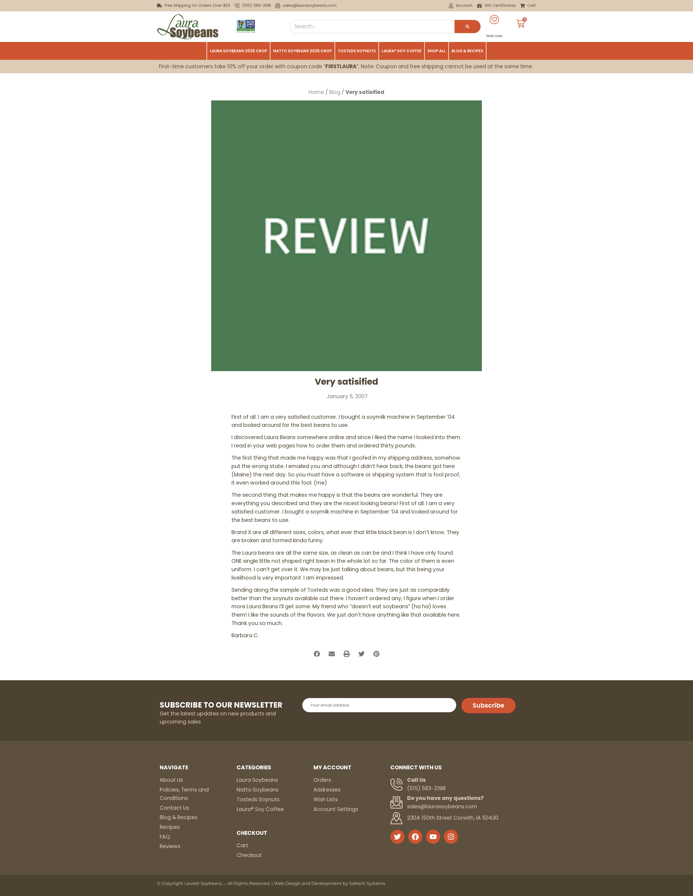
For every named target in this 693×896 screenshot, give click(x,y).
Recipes (170, 827)
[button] (317, 654)
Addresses (327, 789)
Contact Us (174, 808)
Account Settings (335, 809)
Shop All (436, 51)
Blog (334, 92)
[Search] (467, 26)
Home (316, 92)
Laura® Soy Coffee (401, 51)
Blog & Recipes (467, 51)
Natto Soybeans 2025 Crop (302, 51)
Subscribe (488, 705)
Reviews (170, 846)
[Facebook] (415, 837)
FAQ (165, 837)
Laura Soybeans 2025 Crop (238, 51)
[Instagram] (451, 837)
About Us (171, 780)
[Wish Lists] (494, 19)
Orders (322, 780)
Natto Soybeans (258, 789)
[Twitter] (397, 837)
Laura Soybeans (257, 780)
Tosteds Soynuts (357, 51)
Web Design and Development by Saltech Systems (329, 883)
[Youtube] (433, 837)
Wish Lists (494, 35)
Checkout (249, 855)
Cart (242, 845)
